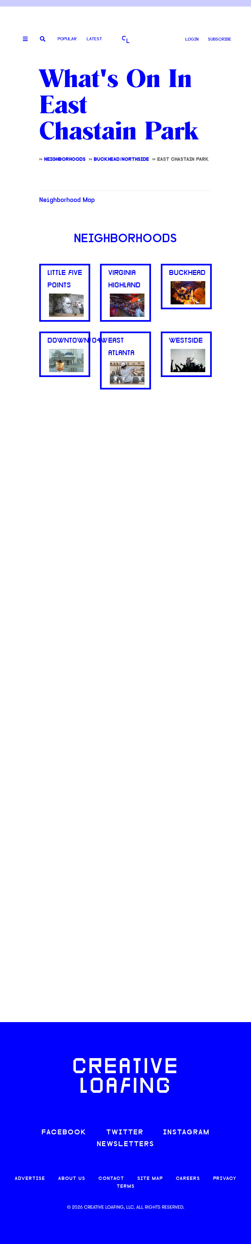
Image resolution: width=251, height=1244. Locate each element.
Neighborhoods (125, 239)
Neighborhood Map (67, 200)
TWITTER (124, 1132)
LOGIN (192, 39)
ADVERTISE (30, 1178)
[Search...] (43, 39)
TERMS (126, 1186)
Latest (94, 39)
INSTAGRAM (186, 1132)
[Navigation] (23, 39)
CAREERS (188, 1178)
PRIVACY (224, 1178)
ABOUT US (71, 1178)
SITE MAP (150, 1178)
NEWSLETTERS (125, 1144)
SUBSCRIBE (219, 39)
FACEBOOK (64, 1132)
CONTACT (111, 1178)
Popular (67, 39)
